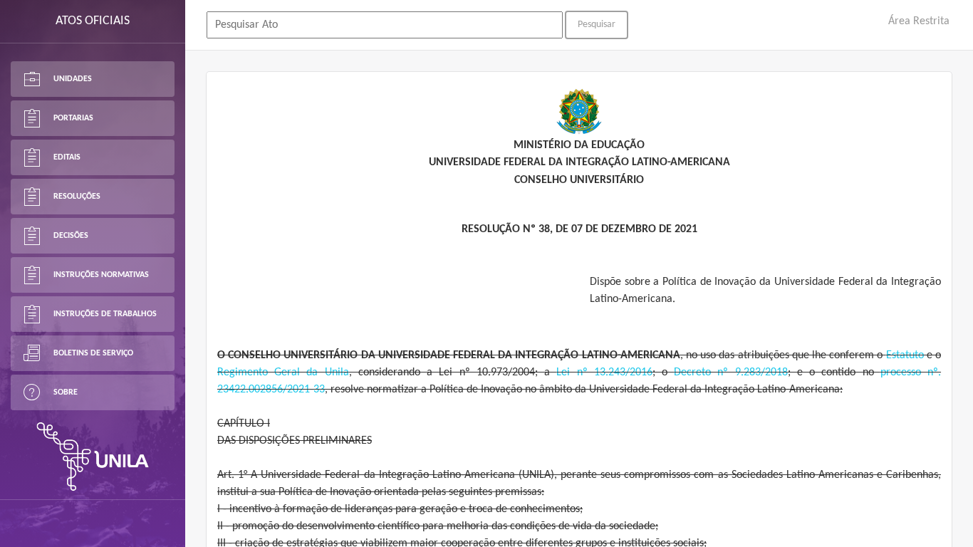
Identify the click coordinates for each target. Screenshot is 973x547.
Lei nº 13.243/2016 (604, 372)
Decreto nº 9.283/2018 (730, 372)
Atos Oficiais (93, 21)
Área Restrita (918, 21)
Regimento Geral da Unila (283, 372)
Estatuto (905, 355)
